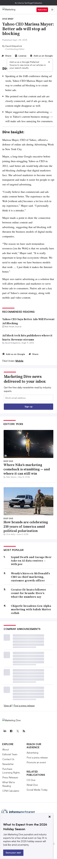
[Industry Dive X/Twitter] (17, 731)
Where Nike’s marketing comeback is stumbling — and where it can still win (26, 469)
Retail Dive (32, 784)
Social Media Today (37, 789)
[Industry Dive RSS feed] (24, 731)
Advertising (32, 752)
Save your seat (13, 852)
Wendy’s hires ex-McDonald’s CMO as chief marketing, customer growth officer (30, 577)
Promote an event (36, 762)
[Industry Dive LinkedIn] (5, 731)
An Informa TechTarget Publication (28, 3)
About (5, 749)
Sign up (29, 406)
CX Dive (31, 780)
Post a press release (24, 705)
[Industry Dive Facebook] (11, 731)
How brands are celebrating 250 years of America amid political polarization (25, 526)
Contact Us (8, 759)
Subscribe (42, 10)
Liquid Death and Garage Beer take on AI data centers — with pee (31, 560)
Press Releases (10, 777)
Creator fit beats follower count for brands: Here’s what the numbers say (28, 593)
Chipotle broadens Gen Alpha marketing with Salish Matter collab (31, 609)
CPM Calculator (10, 790)
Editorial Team (9, 754)
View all (8, 705)
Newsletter (8, 764)
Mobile (19, 360)
